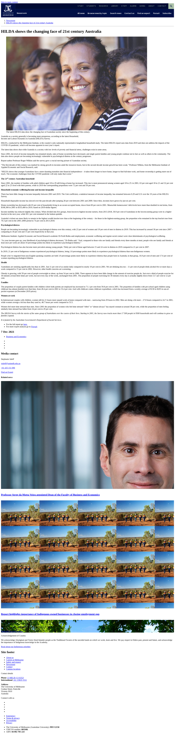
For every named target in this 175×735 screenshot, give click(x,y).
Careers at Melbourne (15, 660)
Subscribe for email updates (12, 631)
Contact (9, 667)
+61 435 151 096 (8, 368)
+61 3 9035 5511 (20, 680)
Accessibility (11, 720)
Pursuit (34, 327)
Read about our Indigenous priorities (15, 647)
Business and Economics (16, 337)
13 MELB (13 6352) (15, 678)
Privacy (9, 723)
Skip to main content (9, 2)
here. (25, 324)
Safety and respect (13, 662)
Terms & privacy (13, 718)
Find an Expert (7, 372)
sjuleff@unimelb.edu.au (10, 363)
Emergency (10, 716)
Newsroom (10, 664)
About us (10, 657)
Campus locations (13, 669)
